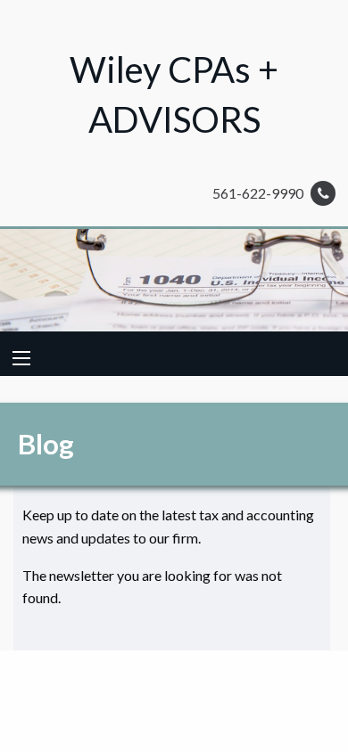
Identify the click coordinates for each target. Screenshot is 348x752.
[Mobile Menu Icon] (21, 358)
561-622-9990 (259, 192)
